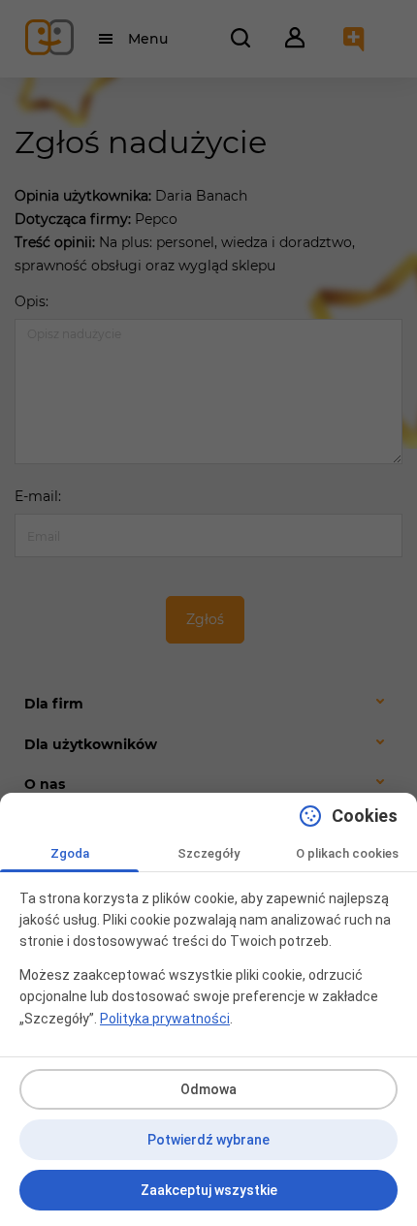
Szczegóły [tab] (208, 853)
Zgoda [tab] (69, 853)
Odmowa (208, 1089)
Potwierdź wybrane (208, 1139)
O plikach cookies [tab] (347, 853)
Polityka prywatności (165, 1018)
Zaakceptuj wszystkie (209, 1190)
